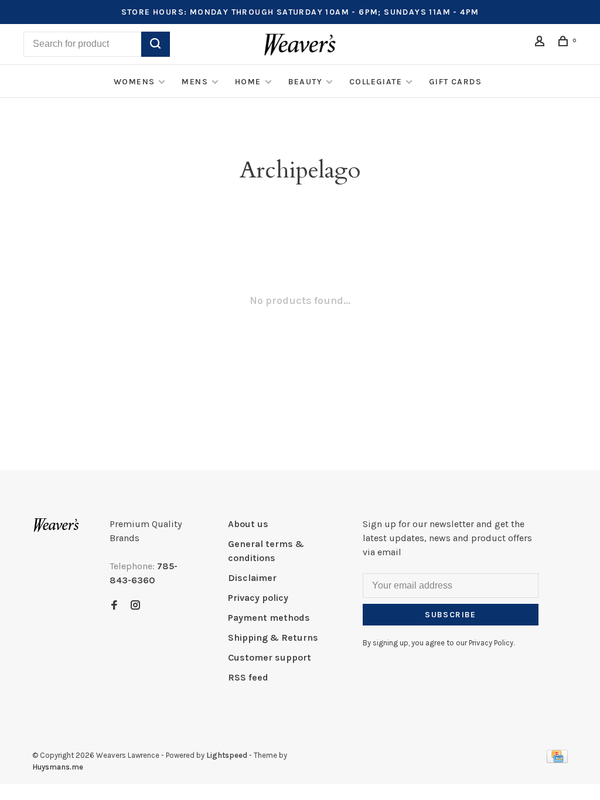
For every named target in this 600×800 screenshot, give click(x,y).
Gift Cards (455, 82)
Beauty (305, 82)
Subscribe (450, 615)
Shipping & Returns (273, 637)
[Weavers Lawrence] (56, 525)
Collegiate (375, 82)
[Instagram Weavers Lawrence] (135, 605)
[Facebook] (114, 605)
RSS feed (248, 677)
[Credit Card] (557, 759)
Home (248, 82)
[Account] (541, 43)
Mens (195, 82)
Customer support (269, 657)
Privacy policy (258, 597)
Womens (134, 82)
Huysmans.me (57, 767)
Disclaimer (252, 577)
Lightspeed (226, 755)
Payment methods (269, 617)
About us (248, 523)
